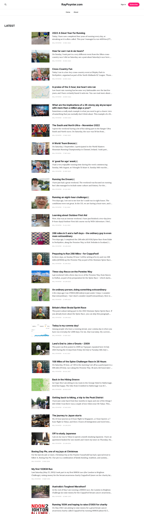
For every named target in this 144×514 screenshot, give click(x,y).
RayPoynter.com (71, 4)
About (76, 12)
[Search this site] (5, 4)
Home (68, 12)
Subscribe (134, 4)
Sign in (123, 4)
